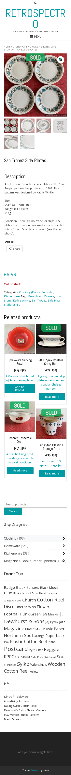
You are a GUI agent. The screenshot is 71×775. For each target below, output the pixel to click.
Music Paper (53, 628)
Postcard (16, 649)
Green (35, 614)
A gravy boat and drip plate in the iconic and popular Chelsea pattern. (51, 374)
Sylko (23, 663)
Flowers (49, 296)
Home (7, 46)
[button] (60, 59)
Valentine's (38, 664)
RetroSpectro (35, 19)
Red (40, 650)
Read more (52, 397)
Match (30, 629)
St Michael (10, 665)
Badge (9, 587)
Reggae (51, 649)
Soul (61, 657)
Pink (6, 642)
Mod (38, 629)
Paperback (54, 635)
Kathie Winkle (21, 300)
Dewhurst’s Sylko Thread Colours (25, 710)
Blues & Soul (22, 593)
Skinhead (50, 657)
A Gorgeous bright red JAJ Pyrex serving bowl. (19, 370)
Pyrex (33, 649)
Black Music (49, 587)
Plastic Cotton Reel (28, 641)
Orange (39, 636)
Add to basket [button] (19, 388)
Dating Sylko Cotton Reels (20, 706)
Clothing (10, 538)
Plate (51, 642)
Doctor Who (25, 606)
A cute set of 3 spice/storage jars (51, 455)
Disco (9, 606)
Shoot (25, 657)
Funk (25, 614)
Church (29, 600)
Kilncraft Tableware (16, 696)
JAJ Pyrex (51, 622)
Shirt (18, 657)
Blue (8, 593)
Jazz (62, 622)
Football (11, 614)
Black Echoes (27, 587)
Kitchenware (19, 46)
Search (13, 511)
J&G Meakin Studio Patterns (21, 715)
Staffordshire (12, 304)
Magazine (14, 628)
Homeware (12, 546)
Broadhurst (35, 296)
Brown (44, 593)
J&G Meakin (50, 614)
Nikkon (35, 770)
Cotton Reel (50, 599)
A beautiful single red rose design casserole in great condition (20, 450)
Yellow (33, 671)
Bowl (35, 593)
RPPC (9, 656)
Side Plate (54, 300)
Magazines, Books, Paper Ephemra (30, 561)
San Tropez (39, 300)
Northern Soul (18, 635)
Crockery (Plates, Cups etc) (36, 292)
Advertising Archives (16, 701)
